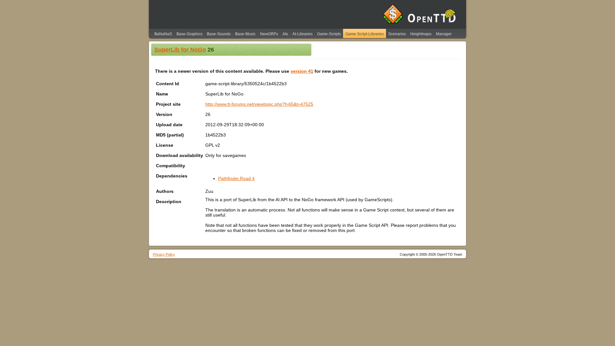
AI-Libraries (302, 34)
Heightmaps (420, 34)
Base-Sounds (219, 34)
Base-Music (245, 34)
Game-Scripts (329, 34)
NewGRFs (269, 34)
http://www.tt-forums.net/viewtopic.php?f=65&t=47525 (259, 104)
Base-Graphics (189, 34)
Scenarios (397, 34)
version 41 (302, 71)
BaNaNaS (163, 34)
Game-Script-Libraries (364, 34)
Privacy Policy (164, 254)
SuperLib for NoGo (180, 49)
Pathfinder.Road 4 (236, 178)
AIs (285, 34)
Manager (444, 34)
